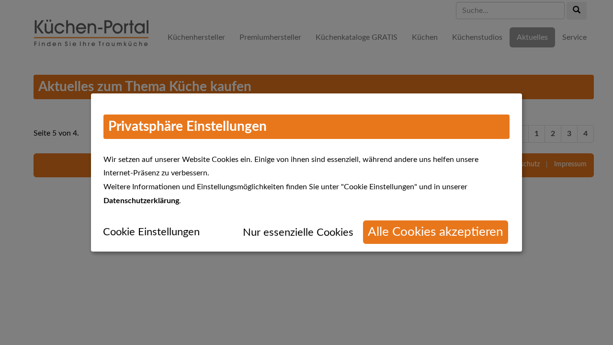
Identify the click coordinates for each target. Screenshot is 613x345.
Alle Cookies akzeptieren (435, 232)
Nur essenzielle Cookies (298, 232)
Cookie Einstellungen (151, 232)
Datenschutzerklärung (141, 201)
